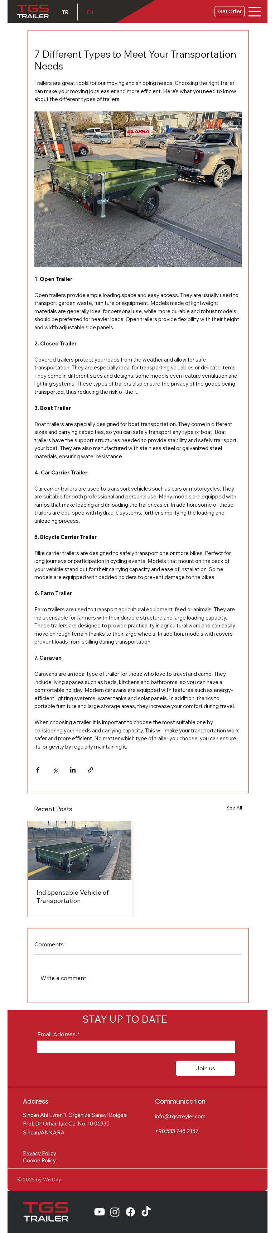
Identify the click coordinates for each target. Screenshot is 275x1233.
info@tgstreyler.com (180, 1116)
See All (234, 807)
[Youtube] (99, 1212)
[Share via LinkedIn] (72, 769)
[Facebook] (130, 1212)
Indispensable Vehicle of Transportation (73, 896)
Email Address (58, 1034)
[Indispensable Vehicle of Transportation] (79, 850)
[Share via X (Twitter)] (55, 769)
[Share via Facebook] (37, 769)
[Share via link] (90, 769)
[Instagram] (115, 1212)
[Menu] (255, 11)
